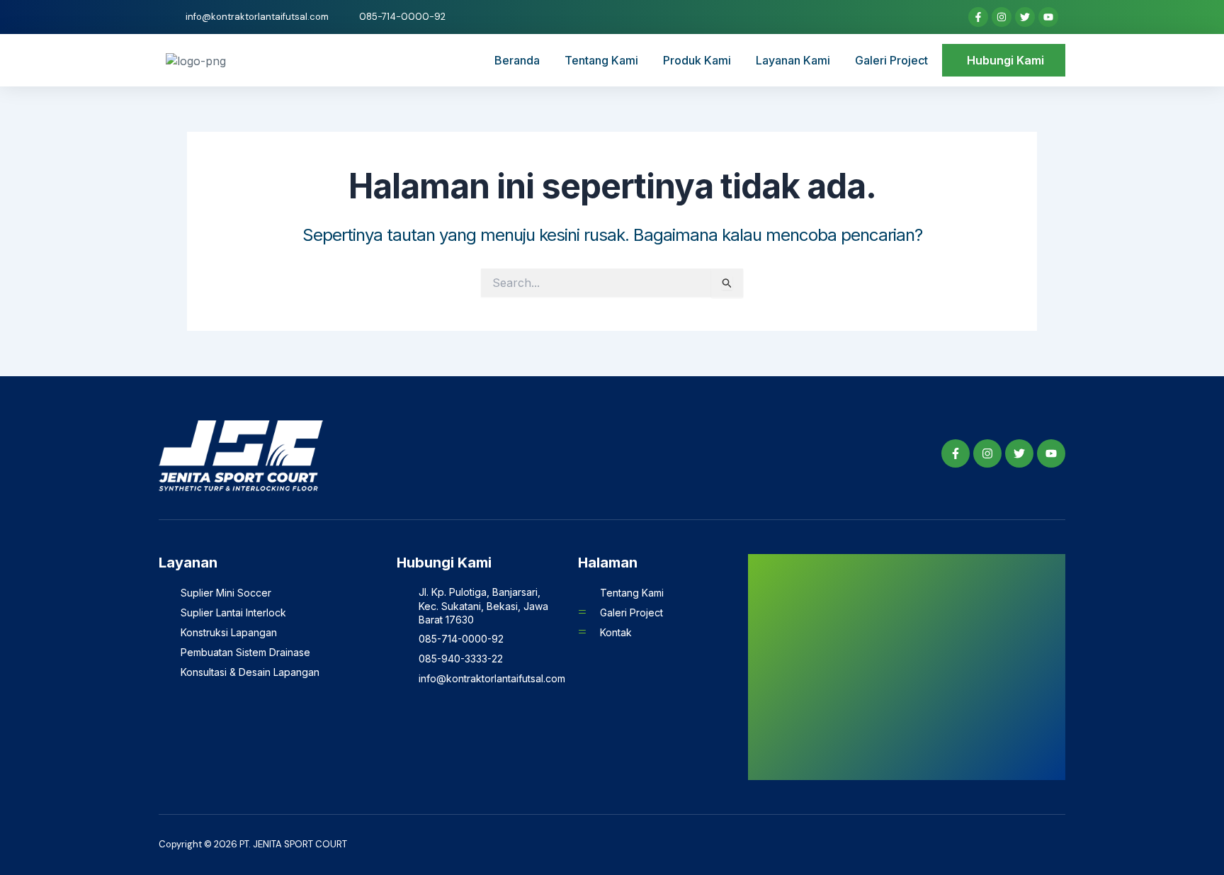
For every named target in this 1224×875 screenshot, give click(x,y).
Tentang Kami (601, 60)
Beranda (517, 60)
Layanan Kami (793, 60)
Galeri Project (891, 60)
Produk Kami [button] (697, 60)
